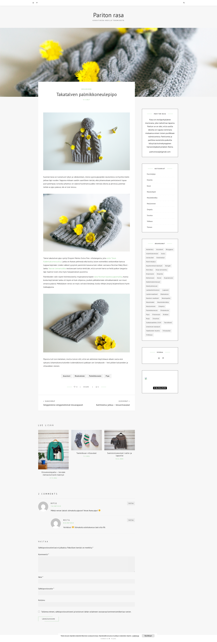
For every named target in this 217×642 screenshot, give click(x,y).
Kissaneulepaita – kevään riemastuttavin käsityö (53, 473)
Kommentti (43, 554)
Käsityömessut (151, 286)
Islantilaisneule (152, 253)
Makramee (165, 294)
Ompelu (150, 209)
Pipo (108, 376)
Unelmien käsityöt (153, 327)
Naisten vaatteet (152, 298)
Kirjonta (149, 180)
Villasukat (166, 331)
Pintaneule (165, 310)
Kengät (168, 266)
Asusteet (66, 376)
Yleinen (149, 227)
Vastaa (131, 503)
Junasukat (150, 258)
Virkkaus (150, 221)
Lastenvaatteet (152, 294)
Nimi (40, 577)
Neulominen (87, 89)
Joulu (163, 253)
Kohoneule (150, 278)
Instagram (33, 3)
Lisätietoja (135, 636)
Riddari (165, 314)
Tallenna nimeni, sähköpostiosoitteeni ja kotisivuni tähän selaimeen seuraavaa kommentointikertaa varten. (86, 611)
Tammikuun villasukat (86, 453)
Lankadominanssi (152, 290)
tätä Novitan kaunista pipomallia (108, 276)
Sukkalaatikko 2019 (153, 322)
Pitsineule (156, 314)
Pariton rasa (108, 15)
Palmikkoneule (95, 376)
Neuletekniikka (152, 198)
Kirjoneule (150, 274)
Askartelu (149, 249)
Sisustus (150, 215)
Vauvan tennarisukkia (57, 268)
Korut (149, 186)
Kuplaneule (168, 278)
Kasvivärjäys (151, 174)
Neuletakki (150, 302)
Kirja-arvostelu (161, 270)
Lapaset (165, 290)
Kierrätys (149, 270)
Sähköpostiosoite (46, 588)
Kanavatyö (161, 258)
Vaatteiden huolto (153, 331)
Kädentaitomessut (153, 282)
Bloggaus (169, 249)
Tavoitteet (168, 322)
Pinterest (37, 3)
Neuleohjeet (151, 192)
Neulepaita (166, 298)
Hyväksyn (148, 636)
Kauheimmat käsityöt (154, 266)
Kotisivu (41, 600)
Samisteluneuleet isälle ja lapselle (119, 454)
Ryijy (148, 318)
